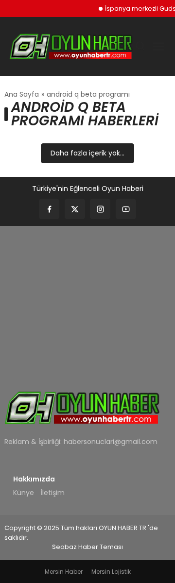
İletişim (53, 492)
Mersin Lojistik (111, 571)
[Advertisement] (87, 302)
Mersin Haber (64, 571)
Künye (23, 492)
